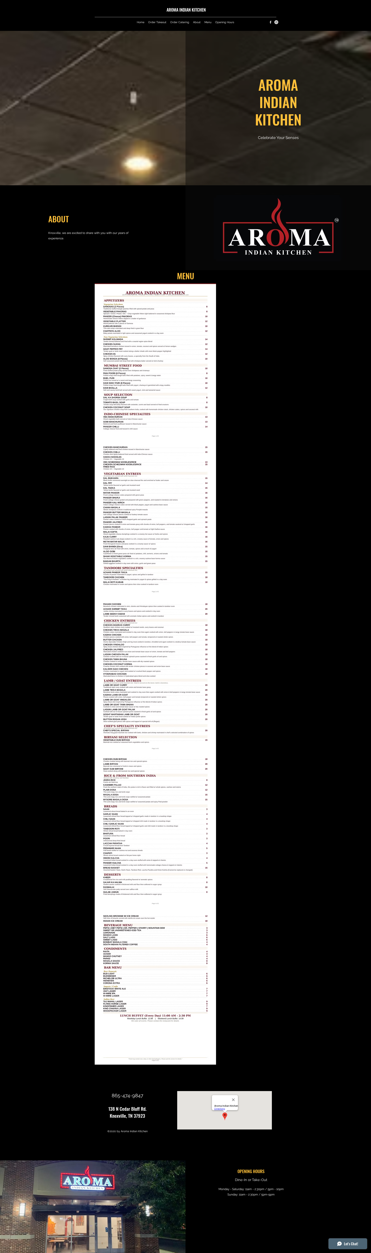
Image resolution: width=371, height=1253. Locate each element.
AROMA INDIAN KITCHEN (186, 10)
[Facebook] (270, 22)
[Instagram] (276, 22)
